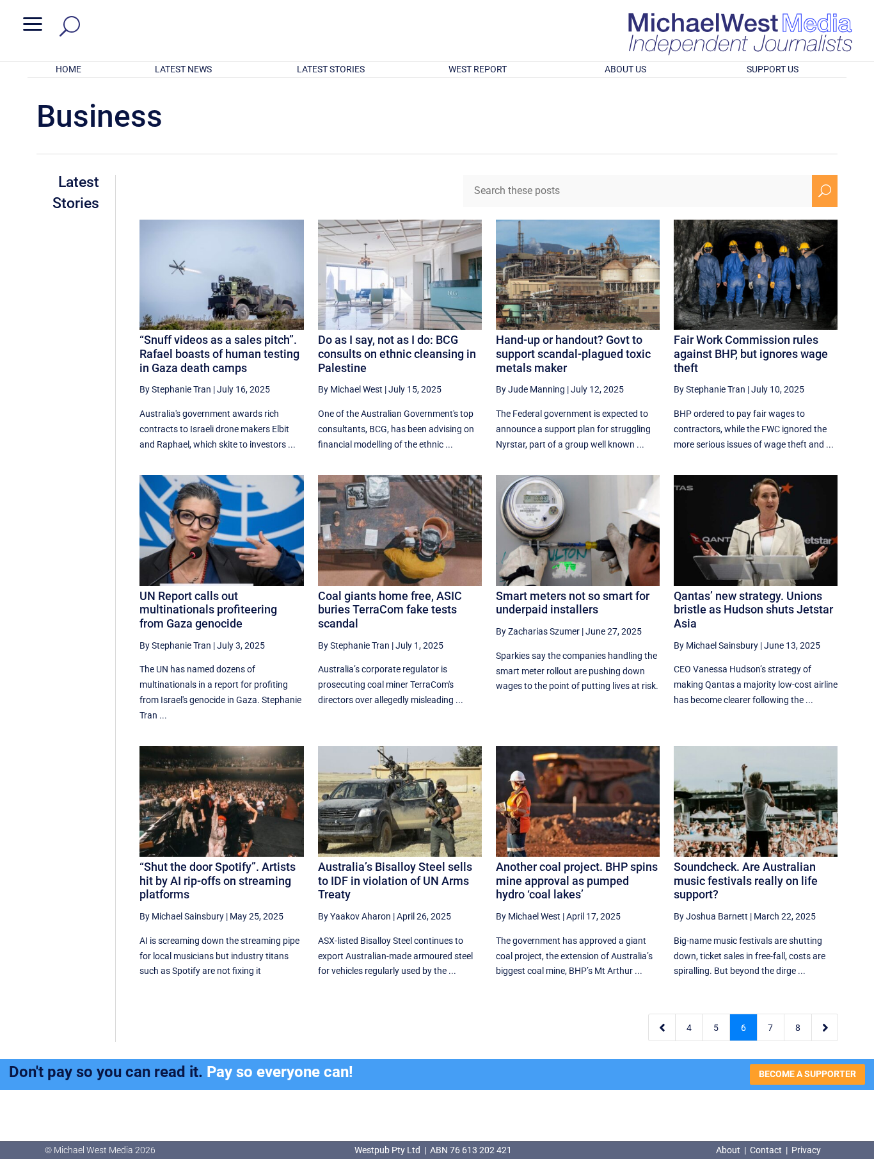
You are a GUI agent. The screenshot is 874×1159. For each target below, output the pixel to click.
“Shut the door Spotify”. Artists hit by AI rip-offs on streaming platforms (217, 880)
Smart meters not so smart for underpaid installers (572, 603)
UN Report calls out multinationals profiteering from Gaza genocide (208, 609)
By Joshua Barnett (711, 916)
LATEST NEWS (183, 69)
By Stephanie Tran (175, 389)
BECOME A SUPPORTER (807, 1074)
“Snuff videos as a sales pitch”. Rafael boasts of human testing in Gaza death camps (219, 353)
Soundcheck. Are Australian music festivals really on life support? (746, 880)
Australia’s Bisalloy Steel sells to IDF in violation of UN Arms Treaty (395, 880)
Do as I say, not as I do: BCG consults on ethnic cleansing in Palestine (397, 353)
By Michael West (350, 389)
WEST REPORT (478, 69)
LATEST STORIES (331, 69)
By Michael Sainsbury (716, 645)
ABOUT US (625, 69)
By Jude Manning (530, 389)
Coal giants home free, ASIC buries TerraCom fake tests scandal (390, 609)
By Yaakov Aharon (354, 916)
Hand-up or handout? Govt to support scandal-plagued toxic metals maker (573, 353)
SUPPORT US (773, 69)
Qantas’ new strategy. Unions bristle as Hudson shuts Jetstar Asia (753, 609)
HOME (68, 69)
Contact (766, 1150)
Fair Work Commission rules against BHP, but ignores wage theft (751, 353)
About (729, 1150)
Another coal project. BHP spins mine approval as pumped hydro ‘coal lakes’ (577, 880)
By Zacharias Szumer (538, 631)
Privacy (806, 1150)
